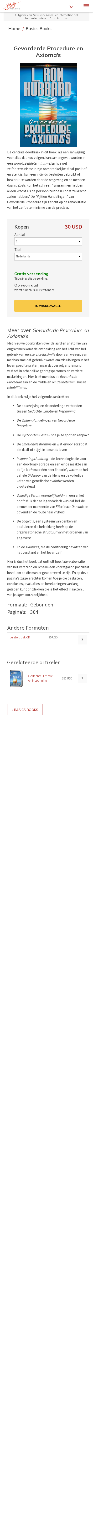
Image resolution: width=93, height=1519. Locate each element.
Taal (17, 249)
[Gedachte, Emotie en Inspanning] (16, 678)
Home (14, 28)
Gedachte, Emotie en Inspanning (40, 678)
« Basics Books (25, 710)
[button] (48, 105)
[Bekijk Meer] (82, 678)
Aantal (19, 234)
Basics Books (39, 28)
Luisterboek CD (20, 637)
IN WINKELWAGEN (48, 306)
